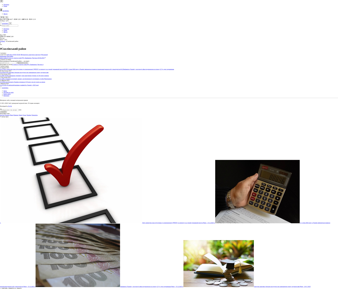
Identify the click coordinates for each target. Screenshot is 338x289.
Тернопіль (35, 115)
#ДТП (14, 54)
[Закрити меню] (10, 23)
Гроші (5, 6)
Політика (6, 4)
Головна (2, 41)
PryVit (10, 106)
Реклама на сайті (9, 92)
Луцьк (24, 115)
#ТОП (18, 54)
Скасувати (3, 112)
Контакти (6, 95)
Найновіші (3, 56)
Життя (5, 14)
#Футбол (9, 54)
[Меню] (1, 1)
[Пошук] (6, 17)
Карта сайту (7, 94)
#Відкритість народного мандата (30, 54)
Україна (28, 115)
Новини (15, 115)
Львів (20, 115)
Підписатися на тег (22, 63)
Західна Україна (5, 115)
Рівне (11, 115)
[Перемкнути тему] (2, 17)
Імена (5, 91)
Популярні (10, 56)
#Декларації (44, 54)
